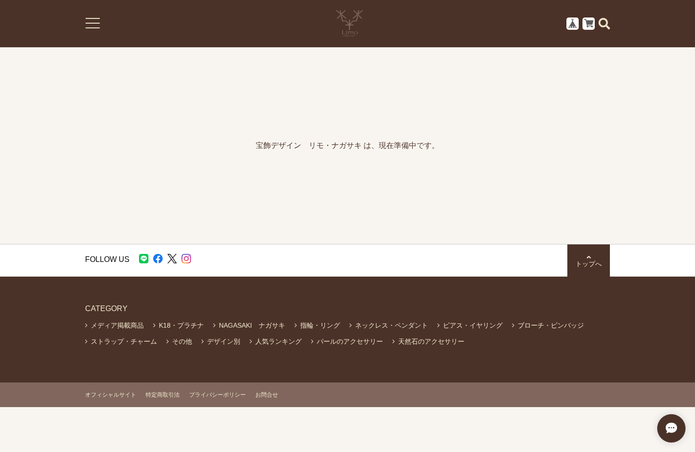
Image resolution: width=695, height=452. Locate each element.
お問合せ (266, 394)
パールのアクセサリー (350, 341)
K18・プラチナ (181, 325)
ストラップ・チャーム (124, 341)
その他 (182, 341)
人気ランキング (278, 341)
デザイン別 (223, 341)
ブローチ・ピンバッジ (551, 325)
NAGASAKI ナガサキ (252, 325)
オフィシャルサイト (110, 394)
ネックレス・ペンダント (391, 325)
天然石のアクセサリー (431, 341)
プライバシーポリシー (217, 394)
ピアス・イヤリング (473, 325)
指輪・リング (320, 325)
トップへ (588, 264)
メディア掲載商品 (117, 325)
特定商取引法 (163, 394)
